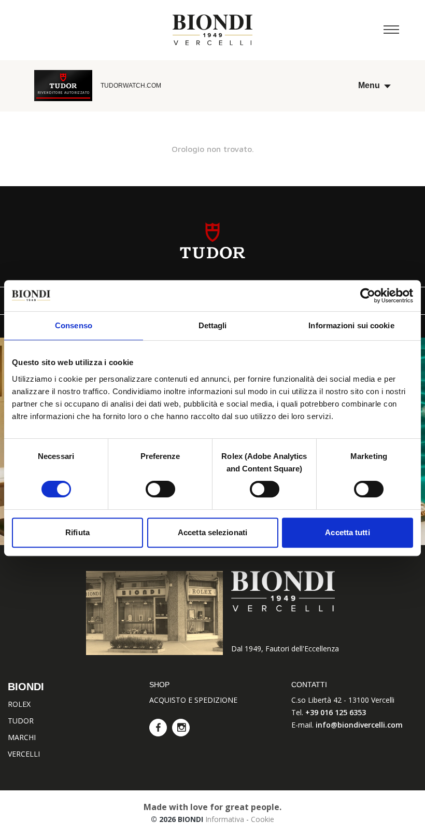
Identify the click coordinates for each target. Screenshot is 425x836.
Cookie (262, 819)
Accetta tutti (347, 532)
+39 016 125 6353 (335, 712)
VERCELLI (24, 754)
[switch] (160, 489)
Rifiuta (77, 532)
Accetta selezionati (212, 532)
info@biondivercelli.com (359, 725)
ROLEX (19, 704)
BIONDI (26, 686)
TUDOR (21, 721)
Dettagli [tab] (213, 325)
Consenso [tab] (73, 325)
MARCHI (22, 737)
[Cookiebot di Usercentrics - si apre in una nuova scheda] (367, 295)
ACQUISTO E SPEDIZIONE (193, 700)
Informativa (224, 819)
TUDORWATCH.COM (131, 85)
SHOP (159, 684)
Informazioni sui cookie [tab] (351, 325)
